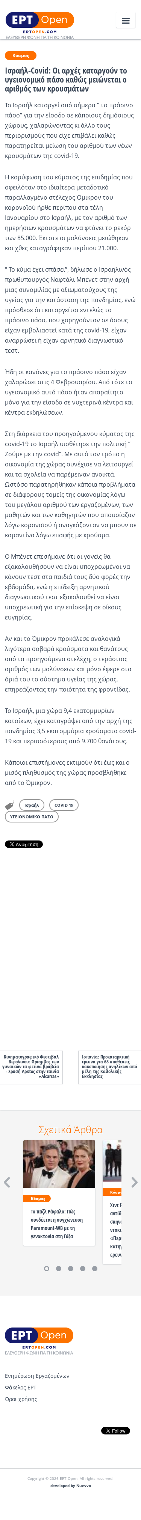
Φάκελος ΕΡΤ (20, 1387)
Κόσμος (20, 55)
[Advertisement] (70, 941)
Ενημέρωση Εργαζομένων (37, 1375)
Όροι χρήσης (21, 1399)
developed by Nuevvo (70, 1485)
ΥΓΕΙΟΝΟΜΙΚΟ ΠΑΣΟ (31, 816)
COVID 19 (64, 805)
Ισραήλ (31, 805)
